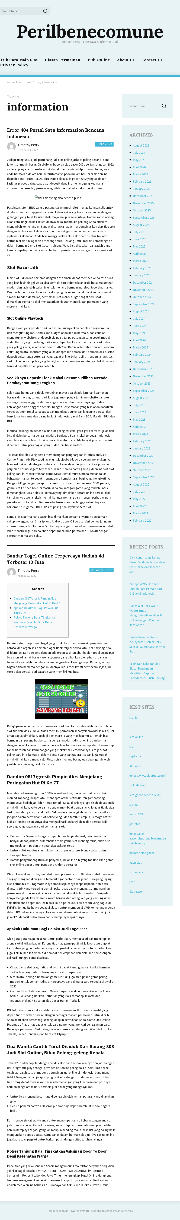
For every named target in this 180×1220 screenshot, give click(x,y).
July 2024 (139, 318)
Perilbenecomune (90, 31)
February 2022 (142, 520)
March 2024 (140, 347)
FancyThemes (124, 1210)
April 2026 (139, 167)
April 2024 (139, 340)
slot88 (133, 717)
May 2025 (139, 246)
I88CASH (135, 766)
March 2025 (140, 261)
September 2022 (143, 477)
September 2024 (143, 304)
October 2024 (142, 297)
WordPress (89, 1210)
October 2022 (142, 470)
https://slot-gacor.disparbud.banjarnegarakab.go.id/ (147, 838)
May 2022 (139, 499)
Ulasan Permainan (62, 59)
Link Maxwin (137, 785)
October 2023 (142, 383)
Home (27, 82)
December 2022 (143, 456)
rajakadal (135, 756)
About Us (125, 59)
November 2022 (143, 463)
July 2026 (139, 153)
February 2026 (142, 181)
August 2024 (141, 311)
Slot (132, 882)
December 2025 (143, 196)
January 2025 (141, 275)
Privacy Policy (14, 64)
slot (131, 746)
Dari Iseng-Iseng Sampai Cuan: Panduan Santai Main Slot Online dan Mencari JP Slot (147, 564)
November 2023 (143, 376)
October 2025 (142, 210)
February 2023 (142, 441)
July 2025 (139, 232)
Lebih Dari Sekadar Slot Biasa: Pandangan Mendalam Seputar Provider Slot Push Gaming (147, 671)
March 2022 (140, 513)
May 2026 (139, 160)
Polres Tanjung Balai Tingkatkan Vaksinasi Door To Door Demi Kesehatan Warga (35, 622)
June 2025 (139, 239)
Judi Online (98, 59)
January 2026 (141, 189)
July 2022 (139, 492)
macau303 (136, 814)
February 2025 (142, 268)
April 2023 (139, 427)
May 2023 (139, 419)
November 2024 (143, 290)
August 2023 (141, 398)
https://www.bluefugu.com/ (147, 776)
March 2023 (140, 434)
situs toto (135, 727)
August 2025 (141, 225)
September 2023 (143, 391)
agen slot (135, 862)
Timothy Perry (28, 144)
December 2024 (143, 282)
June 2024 (139, 326)
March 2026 (140, 174)
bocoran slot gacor (141, 853)
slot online (136, 737)
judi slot (134, 824)
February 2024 (142, 355)
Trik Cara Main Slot (19, 59)
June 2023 (139, 412)
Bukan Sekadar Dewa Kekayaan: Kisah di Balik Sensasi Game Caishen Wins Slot (147, 644)
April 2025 (139, 254)
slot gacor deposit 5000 (144, 795)
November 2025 (143, 203)
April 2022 (139, 506)
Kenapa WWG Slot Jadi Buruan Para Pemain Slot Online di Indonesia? (145, 588)
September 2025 (143, 218)
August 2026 (141, 145)
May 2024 (139, 333)
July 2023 (139, 405)
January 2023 (141, 448)
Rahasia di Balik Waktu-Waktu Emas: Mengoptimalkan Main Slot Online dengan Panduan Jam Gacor (147, 615)
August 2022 (141, 484)
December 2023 (143, 369)
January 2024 (141, 362)
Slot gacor (136, 891)
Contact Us (152, 59)
